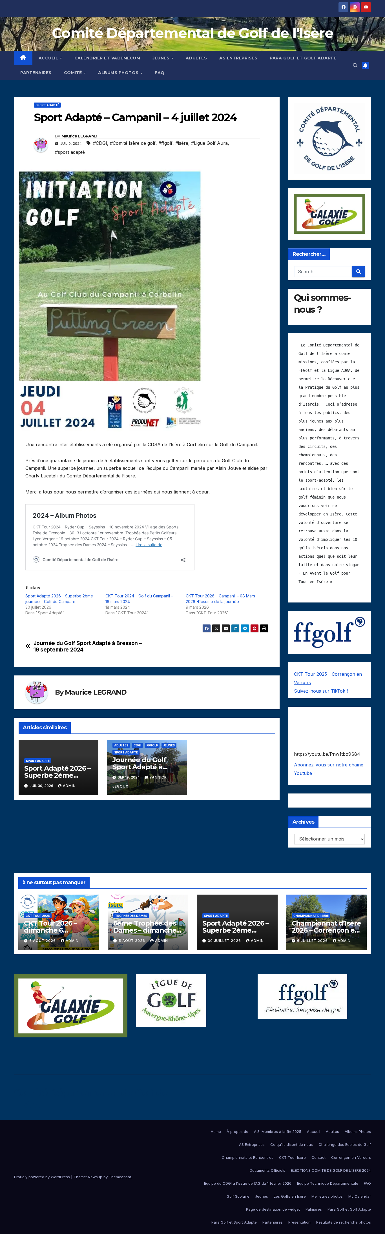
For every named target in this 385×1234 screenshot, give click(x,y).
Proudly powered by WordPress (42, 1177)
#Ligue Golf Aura (209, 143)
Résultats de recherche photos (343, 1222)
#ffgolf (165, 143)
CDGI (137, 745)
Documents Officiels (267, 1170)
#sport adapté (70, 152)
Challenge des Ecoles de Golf (344, 1144)
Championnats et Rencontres (247, 1157)
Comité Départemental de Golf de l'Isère (192, 33)
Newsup (95, 1177)
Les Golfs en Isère (290, 1196)
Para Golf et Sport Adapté (234, 1222)
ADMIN (69, 786)
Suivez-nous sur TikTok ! (321, 691)
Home (216, 1131)
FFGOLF (152, 745)
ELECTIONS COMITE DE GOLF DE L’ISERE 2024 (331, 1170)
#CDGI (100, 143)
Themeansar (120, 1177)
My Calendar (359, 1196)
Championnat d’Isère (311, 915)
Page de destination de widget (273, 1209)
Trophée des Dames (131, 915)
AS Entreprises (238, 58)
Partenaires (36, 72)
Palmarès (314, 1209)
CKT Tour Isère (292, 1157)
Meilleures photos (327, 1196)
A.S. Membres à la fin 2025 (277, 1131)
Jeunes (161, 58)
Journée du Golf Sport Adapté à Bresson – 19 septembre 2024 (88, 646)
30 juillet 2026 (225, 941)
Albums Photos (119, 72)
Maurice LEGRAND (79, 136)
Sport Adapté (47, 105)
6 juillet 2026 (313, 941)
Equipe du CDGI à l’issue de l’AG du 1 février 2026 (247, 1183)
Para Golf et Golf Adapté (303, 58)
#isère (181, 143)
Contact (318, 1157)
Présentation (299, 1222)
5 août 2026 (43, 941)
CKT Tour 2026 (38, 915)
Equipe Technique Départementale (327, 1183)
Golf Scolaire (238, 1196)
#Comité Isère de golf (133, 143)
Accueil (49, 58)
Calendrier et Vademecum (107, 58)
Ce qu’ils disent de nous (291, 1144)
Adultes (196, 58)
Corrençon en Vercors (351, 1157)
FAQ (160, 72)
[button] (355, 65)
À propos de (237, 1131)
